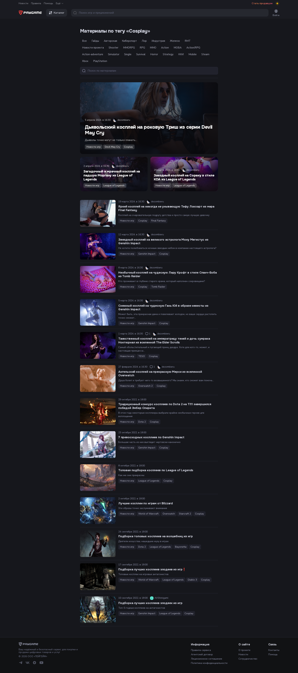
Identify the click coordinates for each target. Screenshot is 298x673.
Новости (23, 3)
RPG (142, 47)
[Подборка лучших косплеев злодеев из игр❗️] (98, 576)
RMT (188, 41)
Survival (140, 54)
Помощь (48, 3)
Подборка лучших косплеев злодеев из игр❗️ (152, 569)
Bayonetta (180, 546)
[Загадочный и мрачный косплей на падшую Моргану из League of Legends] (114, 174)
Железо (175, 41)
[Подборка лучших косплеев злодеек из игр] (98, 609)
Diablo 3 (192, 579)
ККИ (181, 54)
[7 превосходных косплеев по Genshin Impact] (98, 444)
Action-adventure (92, 54)
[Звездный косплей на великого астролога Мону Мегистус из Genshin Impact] (98, 246)
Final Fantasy (158, 220)
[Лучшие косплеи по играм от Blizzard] (98, 510)
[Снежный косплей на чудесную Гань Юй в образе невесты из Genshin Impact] (98, 312)
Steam (205, 54)
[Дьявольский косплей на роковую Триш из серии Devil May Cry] (149, 118)
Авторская (110, 41)
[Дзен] (34, 663)
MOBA (178, 47)
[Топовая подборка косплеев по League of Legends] (98, 477)
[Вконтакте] (28, 663)
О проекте (244, 650)
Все (84, 41)
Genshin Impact (146, 253)
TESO (141, 356)
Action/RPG (193, 47)
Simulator (113, 54)
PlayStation (100, 61)
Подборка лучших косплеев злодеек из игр (150, 603)
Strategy (168, 54)
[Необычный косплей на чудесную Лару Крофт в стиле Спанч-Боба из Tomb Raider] (98, 279)
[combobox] (170, 13)
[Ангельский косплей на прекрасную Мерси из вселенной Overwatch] (98, 378)
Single (127, 54)
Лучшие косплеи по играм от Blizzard (145, 503)
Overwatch (169, 513)
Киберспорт (129, 41)
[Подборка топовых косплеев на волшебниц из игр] (98, 543)
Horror (154, 54)
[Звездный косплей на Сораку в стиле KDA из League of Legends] (184, 174)
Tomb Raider (158, 286)
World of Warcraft (148, 513)
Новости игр (94, 147)
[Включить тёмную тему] (277, 3)
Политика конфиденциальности (209, 663)
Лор (144, 41)
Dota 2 (142, 421)
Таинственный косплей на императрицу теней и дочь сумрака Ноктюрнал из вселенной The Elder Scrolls (164, 340)
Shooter (113, 47)
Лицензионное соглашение (206, 658)
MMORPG (129, 47)
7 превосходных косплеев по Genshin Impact (151, 437)
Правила (36, 3)
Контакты (273, 650)
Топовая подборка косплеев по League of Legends (155, 470)
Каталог (59, 13)
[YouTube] (41, 663)
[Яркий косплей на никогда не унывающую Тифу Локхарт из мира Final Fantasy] (98, 213)
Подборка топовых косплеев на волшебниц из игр (155, 536)
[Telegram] (21, 663)
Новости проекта (93, 47)
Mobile (192, 54)
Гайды (95, 41)
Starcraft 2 (185, 513)
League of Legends (114, 185)
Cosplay (128, 147)
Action (165, 47)
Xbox (85, 61)
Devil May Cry (112, 147)
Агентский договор (202, 654)
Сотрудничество (248, 658)
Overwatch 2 (145, 386)
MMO (153, 47)
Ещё (58, 3)
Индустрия (158, 41)
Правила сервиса (201, 650)
